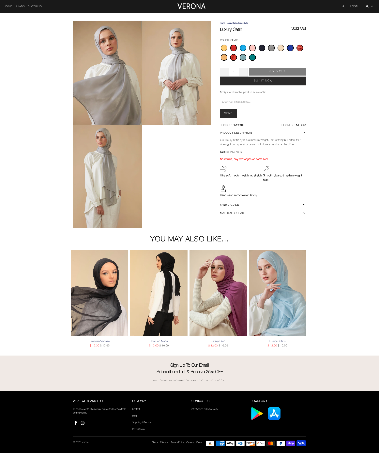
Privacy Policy (177, 442)
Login (354, 6)
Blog (134, 416)
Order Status (138, 429)
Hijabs (20, 6)
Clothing (35, 6)
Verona (85, 442)
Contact (136, 409)
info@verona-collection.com (204, 409)
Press (199, 442)
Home (8, 6)
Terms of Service (160, 442)
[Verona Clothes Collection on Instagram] (83, 423)
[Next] (302, 299)
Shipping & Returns (141, 422)
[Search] (343, 7)
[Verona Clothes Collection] (191, 7)
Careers (190, 442)
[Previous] (77, 299)
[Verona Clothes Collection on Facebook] (76, 423)
